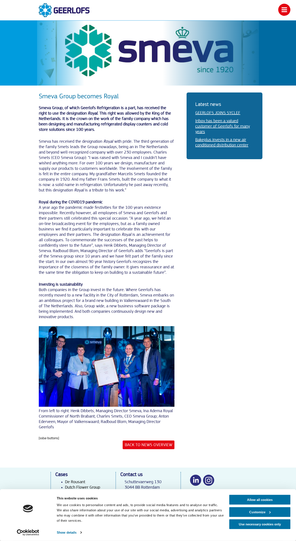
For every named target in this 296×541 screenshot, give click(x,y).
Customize (257, 512)
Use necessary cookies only (260, 524)
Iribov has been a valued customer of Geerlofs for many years (222, 126)
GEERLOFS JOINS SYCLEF (217, 113)
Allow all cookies (260, 500)
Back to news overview (148, 445)
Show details (66, 532)
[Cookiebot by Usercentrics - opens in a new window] (28, 532)
